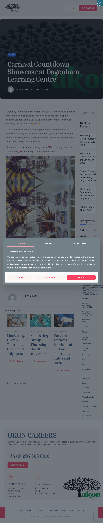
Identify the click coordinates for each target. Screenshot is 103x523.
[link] (100, 3)
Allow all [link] (81, 277)
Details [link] (48, 243)
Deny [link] (20, 277)
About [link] (79, 243)
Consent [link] (21, 243)
